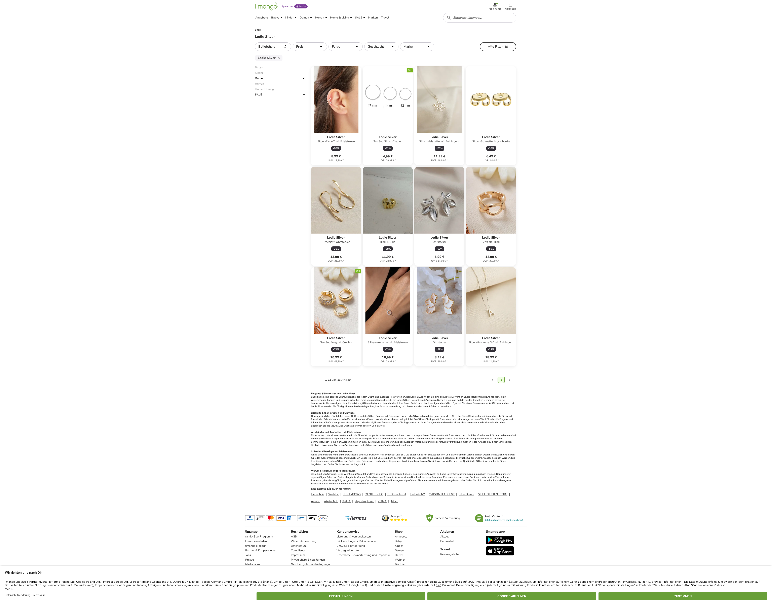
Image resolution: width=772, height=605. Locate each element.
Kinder (399, 546)
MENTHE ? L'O (374, 494)
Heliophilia (317, 494)
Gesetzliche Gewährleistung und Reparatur (363, 555)
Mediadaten (252, 564)
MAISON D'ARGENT (442, 494)
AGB (294, 536)
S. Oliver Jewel (396, 494)
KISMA (382, 501)
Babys (398, 541)
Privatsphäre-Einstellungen (308, 560)
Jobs (248, 555)
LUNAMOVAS (352, 494)
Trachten (400, 564)
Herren (399, 555)
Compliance (298, 550)
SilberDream (466, 494)
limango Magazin (255, 546)
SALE (258, 94)
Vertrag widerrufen (348, 550)
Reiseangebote (449, 554)
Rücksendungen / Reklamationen (357, 541)
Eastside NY (417, 494)
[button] (510, 6)
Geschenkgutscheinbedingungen (311, 564)
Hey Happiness (364, 501)
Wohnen (400, 560)
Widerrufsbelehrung (303, 541)
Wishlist (333, 494)
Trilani (394, 501)
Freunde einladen (256, 541)
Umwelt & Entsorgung (351, 546)
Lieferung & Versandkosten (354, 536)
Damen (259, 78)
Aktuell (444, 536)
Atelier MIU (331, 501)
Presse (249, 560)
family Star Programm (259, 536)
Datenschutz (298, 546)
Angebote (401, 536)
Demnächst (447, 541)
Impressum (298, 555)
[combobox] (479, 17)
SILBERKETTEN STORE (492, 494)
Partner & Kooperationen (260, 550)
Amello (315, 501)
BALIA (346, 501)
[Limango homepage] (266, 6)
